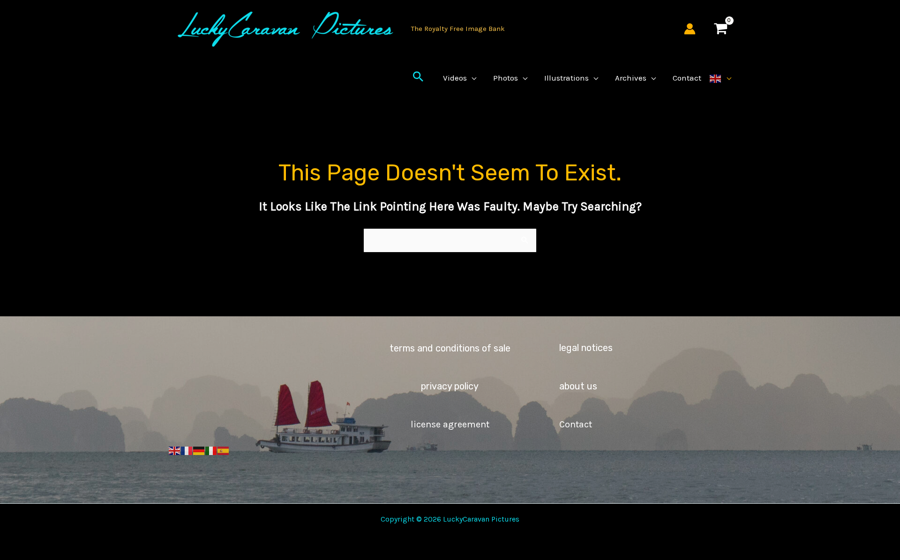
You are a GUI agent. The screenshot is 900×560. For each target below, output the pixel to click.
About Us (578, 386)
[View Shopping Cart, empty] (720, 29)
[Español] (224, 450)
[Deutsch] (199, 450)
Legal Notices (586, 347)
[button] (418, 77)
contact (575, 424)
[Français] (187, 450)
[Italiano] (211, 450)
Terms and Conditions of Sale (450, 348)
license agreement (450, 424)
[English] (720, 77)
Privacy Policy (450, 386)
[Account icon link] (690, 29)
